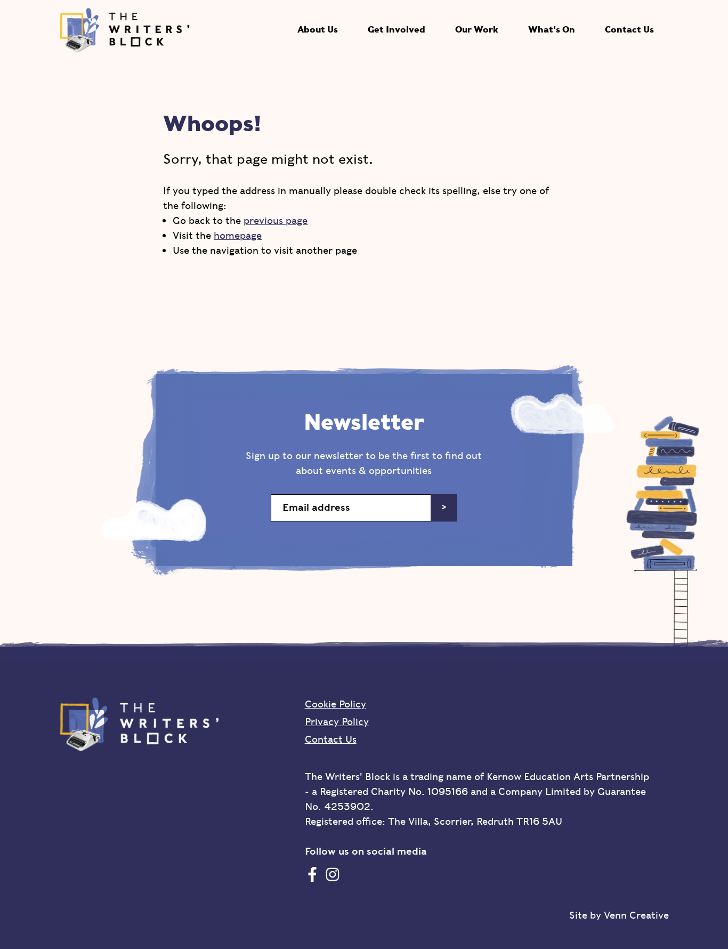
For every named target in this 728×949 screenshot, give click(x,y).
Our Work (476, 29)
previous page (276, 220)
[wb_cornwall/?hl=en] (332, 874)
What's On (551, 29)
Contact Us (629, 29)
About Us (317, 29)
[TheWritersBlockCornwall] (312, 874)
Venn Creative (636, 915)
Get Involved (396, 29)
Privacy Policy (337, 721)
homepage (238, 235)
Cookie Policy (335, 704)
